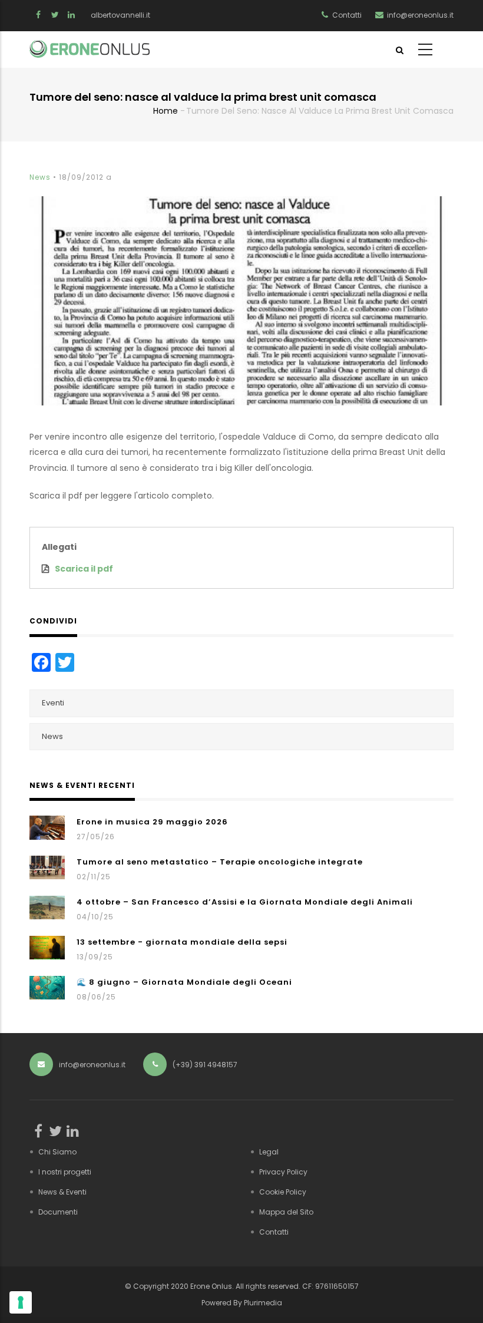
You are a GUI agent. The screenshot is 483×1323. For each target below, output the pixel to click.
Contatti (274, 1232)
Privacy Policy (283, 1172)
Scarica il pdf (84, 569)
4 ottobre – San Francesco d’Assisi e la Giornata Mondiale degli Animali (245, 902)
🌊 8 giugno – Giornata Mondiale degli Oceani (184, 982)
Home (165, 111)
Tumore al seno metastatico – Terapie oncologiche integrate (220, 861)
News (40, 177)
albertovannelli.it (120, 15)
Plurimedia (263, 1303)
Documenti (58, 1212)
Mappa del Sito (286, 1212)
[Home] (89, 49)
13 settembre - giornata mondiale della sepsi (182, 942)
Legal (269, 1152)
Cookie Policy (282, 1192)
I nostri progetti (64, 1172)
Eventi (53, 702)
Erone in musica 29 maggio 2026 (152, 821)
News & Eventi (62, 1192)
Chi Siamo (57, 1152)
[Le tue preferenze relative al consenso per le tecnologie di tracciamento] (20, 1302)
